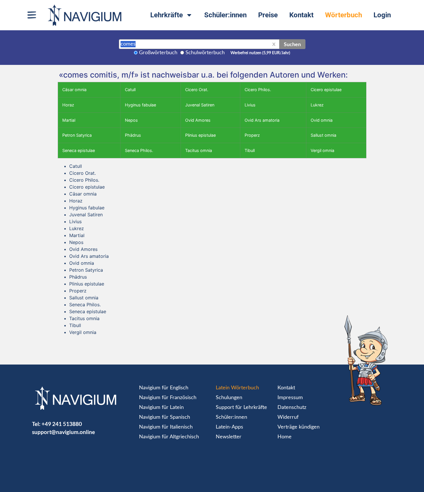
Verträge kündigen (298, 427)
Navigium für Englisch (163, 387)
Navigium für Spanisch (164, 417)
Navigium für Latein (161, 407)
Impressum (290, 397)
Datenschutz (291, 407)
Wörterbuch (343, 15)
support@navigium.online (63, 432)
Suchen (292, 44)
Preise (268, 15)
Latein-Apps (229, 427)
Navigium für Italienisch (166, 427)
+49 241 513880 (62, 423)
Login (382, 15)
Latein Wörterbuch (237, 387)
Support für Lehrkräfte (241, 407)
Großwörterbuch (158, 52)
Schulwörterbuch (205, 52)
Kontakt (301, 15)
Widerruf (288, 417)
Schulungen (229, 397)
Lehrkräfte (166, 15)
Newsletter (228, 437)
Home (284, 437)
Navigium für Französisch (167, 397)
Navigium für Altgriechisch (169, 437)
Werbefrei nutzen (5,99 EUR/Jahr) (260, 53)
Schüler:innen (225, 15)
